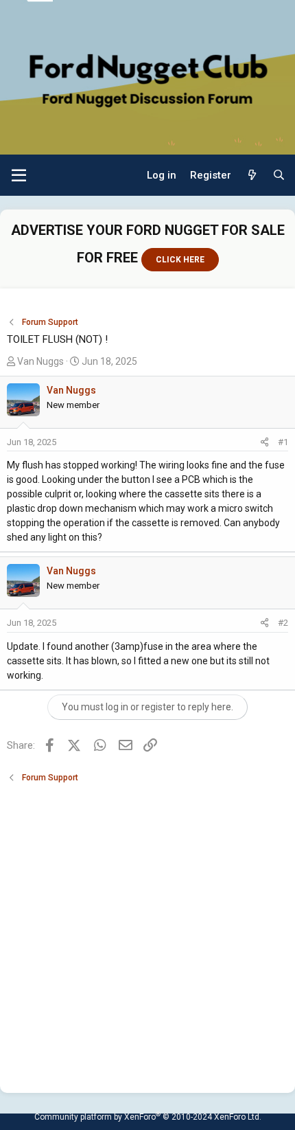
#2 (283, 623)
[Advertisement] (147, 931)
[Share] (264, 442)
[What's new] (251, 175)
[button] (19, 175)
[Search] (279, 175)
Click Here (180, 259)
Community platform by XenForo (147, 1117)
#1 (283, 442)
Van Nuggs (40, 361)
